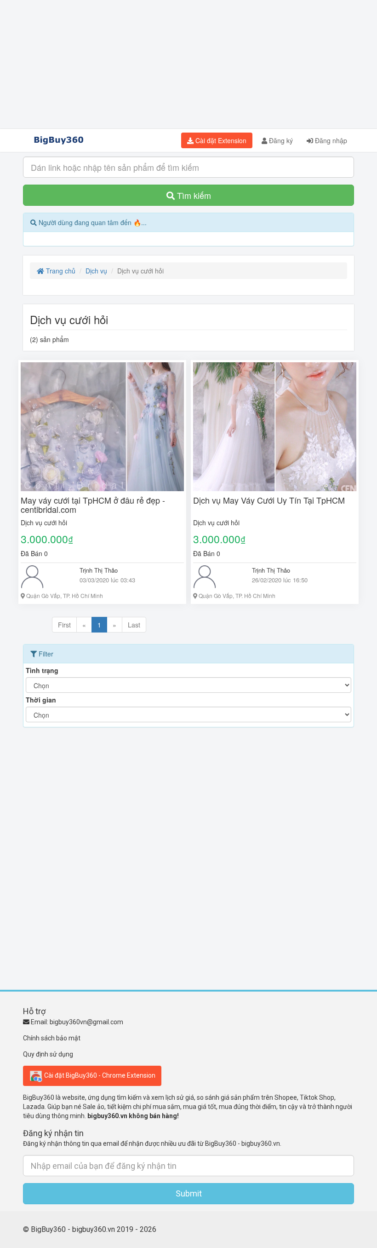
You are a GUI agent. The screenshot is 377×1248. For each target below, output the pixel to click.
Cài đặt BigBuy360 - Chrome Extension (99, 1075)
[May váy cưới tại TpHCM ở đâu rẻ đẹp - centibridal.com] (102, 426)
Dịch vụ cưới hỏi (44, 522)
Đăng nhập (330, 140)
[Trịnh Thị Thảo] (43, 576)
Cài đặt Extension (220, 140)
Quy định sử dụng (48, 1054)
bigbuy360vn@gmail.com (86, 1022)
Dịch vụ (96, 270)
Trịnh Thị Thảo (99, 570)
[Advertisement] (188, 64)
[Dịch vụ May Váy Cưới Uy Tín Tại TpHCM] (274, 426)
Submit (189, 1193)
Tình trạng (42, 670)
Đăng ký (280, 140)
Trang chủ (59, 270)
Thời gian (41, 699)
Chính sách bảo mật (51, 1038)
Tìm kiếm (193, 195)
